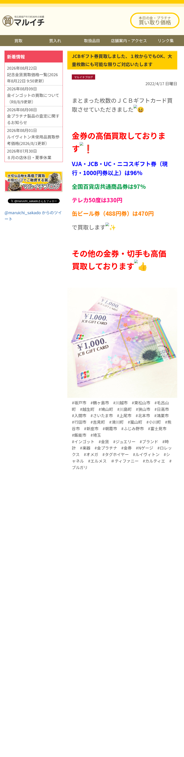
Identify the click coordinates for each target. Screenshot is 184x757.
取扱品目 (92, 40)
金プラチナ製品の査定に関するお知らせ (33, 119)
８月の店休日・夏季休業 (29, 157)
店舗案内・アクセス (129, 40)
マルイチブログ (83, 77)
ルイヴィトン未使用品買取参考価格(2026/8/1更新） (33, 140)
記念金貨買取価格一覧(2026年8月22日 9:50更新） (32, 77)
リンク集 (166, 40)
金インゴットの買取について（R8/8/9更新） (33, 98)
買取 (18, 40)
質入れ (55, 40)
